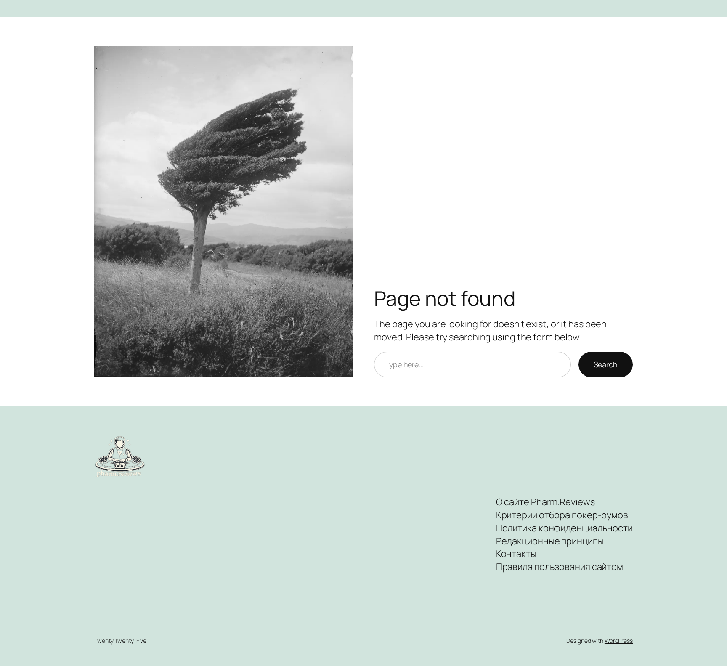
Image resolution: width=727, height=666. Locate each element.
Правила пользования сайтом (559, 566)
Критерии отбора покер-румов (562, 515)
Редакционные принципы (550, 541)
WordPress (619, 641)
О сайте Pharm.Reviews (545, 502)
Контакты (516, 553)
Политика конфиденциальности (564, 528)
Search (606, 364)
